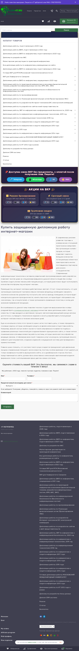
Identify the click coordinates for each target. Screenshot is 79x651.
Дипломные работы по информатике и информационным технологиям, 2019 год (35, 114)
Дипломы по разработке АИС (14, 57)
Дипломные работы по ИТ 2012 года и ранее (21, 145)
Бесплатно (7, 164)
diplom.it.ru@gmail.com (10, 441)
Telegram (16, 179)
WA (16, 202)
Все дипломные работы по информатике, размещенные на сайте (29, 65)
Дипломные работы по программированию (20, 95)
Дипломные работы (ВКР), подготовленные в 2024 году (25, 50)
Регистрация (72, 11)
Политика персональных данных (50, 630)
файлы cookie (32, 642)
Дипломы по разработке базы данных (18, 148)
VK (52, 179)
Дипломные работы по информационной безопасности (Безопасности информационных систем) (31, 90)
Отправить (7, 407)
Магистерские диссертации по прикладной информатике (26, 61)
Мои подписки (6, 640)
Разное (6, 156)
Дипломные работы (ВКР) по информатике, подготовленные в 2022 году (32, 69)
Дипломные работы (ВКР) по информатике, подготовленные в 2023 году (32, 54)
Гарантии (37, 11)
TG (9, 202)
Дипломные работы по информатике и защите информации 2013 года (31, 141)
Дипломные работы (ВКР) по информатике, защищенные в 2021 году (30, 80)
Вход (63, 11)
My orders (5, 628)
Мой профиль (6, 636)
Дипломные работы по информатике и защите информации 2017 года (31, 122)
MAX (65, 179)
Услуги (29, 11)
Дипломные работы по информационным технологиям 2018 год (28, 118)
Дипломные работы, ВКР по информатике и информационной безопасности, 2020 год (37, 110)
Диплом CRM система (11, 152)
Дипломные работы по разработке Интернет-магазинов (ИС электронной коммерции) (38, 103)
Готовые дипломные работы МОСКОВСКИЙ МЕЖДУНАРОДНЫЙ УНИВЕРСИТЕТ (33, 137)
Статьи (6, 160)
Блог (3, 620)
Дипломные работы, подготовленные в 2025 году (23, 46)
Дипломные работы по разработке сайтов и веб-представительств (30, 106)
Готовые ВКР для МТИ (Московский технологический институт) (28, 73)
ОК (60, 642)
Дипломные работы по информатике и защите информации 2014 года (31, 133)
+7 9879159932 (7, 427)
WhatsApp (35, 179)
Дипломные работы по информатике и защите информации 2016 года (31, 126)
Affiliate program (8, 632)
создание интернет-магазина (26, 310)
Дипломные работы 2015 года (15, 129)
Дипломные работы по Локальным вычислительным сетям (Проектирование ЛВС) (35, 99)
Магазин (4, 616)
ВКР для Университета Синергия (16, 77)
